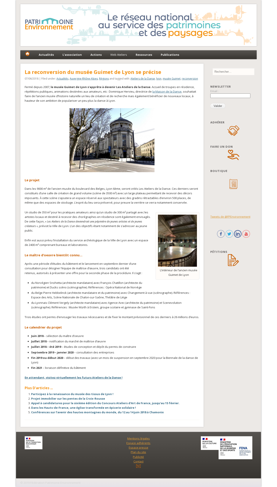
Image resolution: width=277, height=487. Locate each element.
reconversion (190, 78)
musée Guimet (171, 78)
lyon (158, 78)
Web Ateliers (118, 55)
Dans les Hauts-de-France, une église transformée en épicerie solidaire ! (83, 408)
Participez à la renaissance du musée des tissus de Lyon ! (72, 394)
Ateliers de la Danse (142, 78)
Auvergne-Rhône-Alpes (84, 78)
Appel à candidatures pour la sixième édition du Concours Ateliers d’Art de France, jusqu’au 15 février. (105, 403)
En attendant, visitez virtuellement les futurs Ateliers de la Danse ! (73, 377)
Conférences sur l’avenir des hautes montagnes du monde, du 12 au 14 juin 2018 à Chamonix (97, 412)
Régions (104, 78)
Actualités (62, 78)
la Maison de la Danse (167, 91)
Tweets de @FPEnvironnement (230, 217)
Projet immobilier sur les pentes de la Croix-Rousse (68, 398)
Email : (214, 91)
